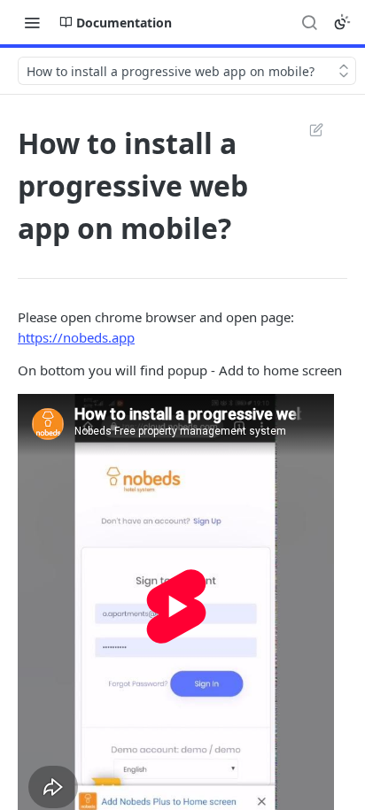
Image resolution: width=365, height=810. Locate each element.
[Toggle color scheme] (342, 22)
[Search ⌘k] (309, 22)
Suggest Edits (307, 129)
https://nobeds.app (76, 337)
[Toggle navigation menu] (32, 22)
